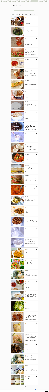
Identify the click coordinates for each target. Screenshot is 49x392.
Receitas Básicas (26, 18)
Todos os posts (12, 14)
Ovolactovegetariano (27, 14)
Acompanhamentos (16, 14)
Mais (34, 14)
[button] (36, 2)
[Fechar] (48, 391)
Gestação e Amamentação (21, 14)
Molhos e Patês (26, 166)
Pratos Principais (26, 335)
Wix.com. (20, 386)
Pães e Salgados (31, 14)
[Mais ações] (36, 17)
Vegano (25, 92)
